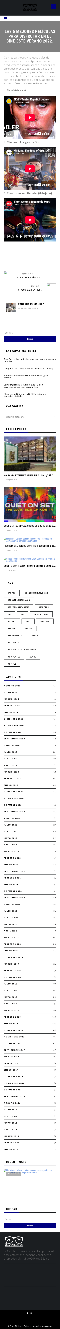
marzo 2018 (11, 1010)
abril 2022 (10, 845)
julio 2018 (10, 984)
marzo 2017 (11, 1057)
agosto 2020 (12, 904)
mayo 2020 (10, 924)
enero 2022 (11, 865)
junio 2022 (11, 831)
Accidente (13, 643)
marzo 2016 (11, 1136)
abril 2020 (10, 931)
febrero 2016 (12, 1143)
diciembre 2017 (13, 1030)
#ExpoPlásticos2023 (18, 607)
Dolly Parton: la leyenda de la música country (28, 368)
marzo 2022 (11, 851)
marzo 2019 (11, 964)
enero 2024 (11, 712)
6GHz (28, 621)
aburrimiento (15, 636)
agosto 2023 (12, 745)
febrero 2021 (12, 878)
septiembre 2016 (14, 1096)
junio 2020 (11, 918)
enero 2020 (11, 951)
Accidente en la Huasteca (22, 650)
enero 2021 (11, 884)
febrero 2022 (12, 858)
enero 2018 (11, 1024)
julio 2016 (10, 1110)
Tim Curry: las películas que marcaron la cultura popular (30, 360)
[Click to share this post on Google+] (35, 260)
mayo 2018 (10, 997)
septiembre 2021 (14, 871)
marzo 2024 (11, 699)
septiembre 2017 (14, 1050)
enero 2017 (11, 1070)
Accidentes (14, 657)
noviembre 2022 (14, 798)
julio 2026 (10, 692)
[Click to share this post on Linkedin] (45, 260)
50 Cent (12, 621)
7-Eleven (45, 621)
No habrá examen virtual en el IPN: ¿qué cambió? (26, 376)
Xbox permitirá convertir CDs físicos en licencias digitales (25, 395)
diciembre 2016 (13, 1076)
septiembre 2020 (14, 898)
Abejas (11, 628)
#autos (12, 593)
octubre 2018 (13, 977)
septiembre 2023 (14, 739)
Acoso (33, 657)
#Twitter (44, 607)
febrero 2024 (12, 706)
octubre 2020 (13, 891)
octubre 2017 (13, 1043)
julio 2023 (10, 752)
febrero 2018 (12, 1017)
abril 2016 (10, 1129)
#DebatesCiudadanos (19, 600)
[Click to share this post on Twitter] (25, 260)
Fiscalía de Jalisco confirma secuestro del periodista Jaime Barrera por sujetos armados (29, 1192)
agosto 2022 (12, 818)
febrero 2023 (12, 778)
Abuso (35, 636)
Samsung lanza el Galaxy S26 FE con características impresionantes (23, 385)
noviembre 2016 (14, 1083)
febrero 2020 (12, 944)
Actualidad (13, 1174)
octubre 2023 (13, 732)
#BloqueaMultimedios (36, 593)
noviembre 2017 (14, 1037)
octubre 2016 (13, 1090)
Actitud (12, 664)
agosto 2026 (12, 686)
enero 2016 (11, 1149)
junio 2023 (11, 759)
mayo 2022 (10, 838)
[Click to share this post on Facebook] (14, 260)
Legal (30, 1313)
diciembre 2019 (13, 957)
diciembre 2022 (13, 792)
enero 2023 (11, 785)
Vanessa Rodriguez (31, 304)
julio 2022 (10, 825)
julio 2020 (10, 911)
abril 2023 (10, 765)
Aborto (28, 628)
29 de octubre (41, 614)
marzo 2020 (11, 937)
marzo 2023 (11, 772)
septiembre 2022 (14, 812)
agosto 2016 (12, 1103)
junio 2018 (11, 990)
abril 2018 (10, 1004)
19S (9, 614)
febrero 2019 (12, 971)
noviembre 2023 (14, 725)
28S (22, 614)
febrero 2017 (12, 1063)
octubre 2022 (13, 805)
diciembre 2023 (13, 719)
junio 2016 (11, 1116)
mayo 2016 (10, 1123)
